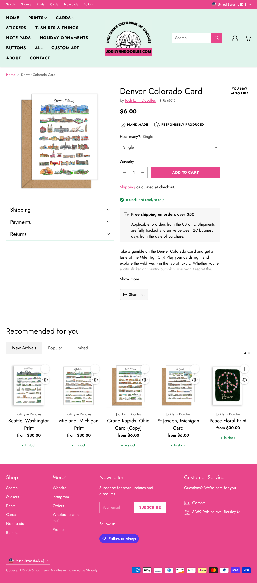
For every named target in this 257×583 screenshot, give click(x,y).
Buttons (12, 533)
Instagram (61, 497)
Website (59, 488)
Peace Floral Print (228, 420)
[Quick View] (45, 379)
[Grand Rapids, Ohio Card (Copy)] (128, 385)
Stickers (12, 497)
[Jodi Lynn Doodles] (128, 38)
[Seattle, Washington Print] (29, 385)
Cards (11, 514)
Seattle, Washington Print (29, 424)
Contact (198, 503)
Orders (58, 506)
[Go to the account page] (235, 38)
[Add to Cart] (45, 368)
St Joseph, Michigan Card (178, 424)
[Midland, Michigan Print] (78, 385)
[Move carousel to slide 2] (249, 353)
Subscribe (150, 507)
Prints (10, 506)
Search (12, 488)
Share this (137, 294)
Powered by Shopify (82, 570)
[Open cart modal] (248, 38)
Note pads (15, 523)
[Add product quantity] (142, 172)
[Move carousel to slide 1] (245, 353)
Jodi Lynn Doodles (140, 100)
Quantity (127, 162)
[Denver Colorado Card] (60, 140)
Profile (58, 529)
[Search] (216, 38)
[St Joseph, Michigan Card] (178, 385)
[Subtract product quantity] (124, 172)
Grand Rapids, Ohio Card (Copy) (128, 424)
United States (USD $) (232, 4)
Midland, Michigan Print (78, 424)
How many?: (136, 136)
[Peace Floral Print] (228, 385)
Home (10, 74)
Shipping (127, 187)
